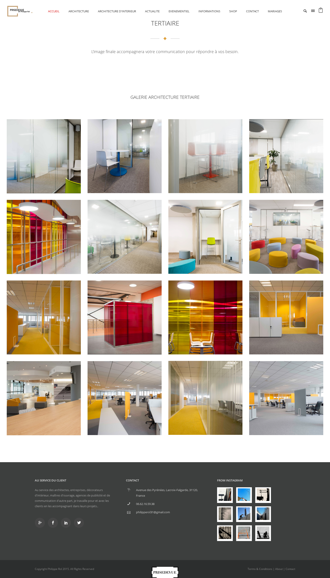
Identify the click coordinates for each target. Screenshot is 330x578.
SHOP (233, 11)
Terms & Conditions (260, 569)
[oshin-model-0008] (125, 156)
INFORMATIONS (209, 11)
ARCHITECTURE (78, 11)
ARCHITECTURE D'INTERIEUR (117, 11)
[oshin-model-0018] (44, 156)
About (279, 569)
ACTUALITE (152, 11)
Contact (252, 11)
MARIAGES (275, 11)
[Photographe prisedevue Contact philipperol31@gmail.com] (225, 495)
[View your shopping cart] (320, 11)
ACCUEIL (53, 11)
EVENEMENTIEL (179, 11)
